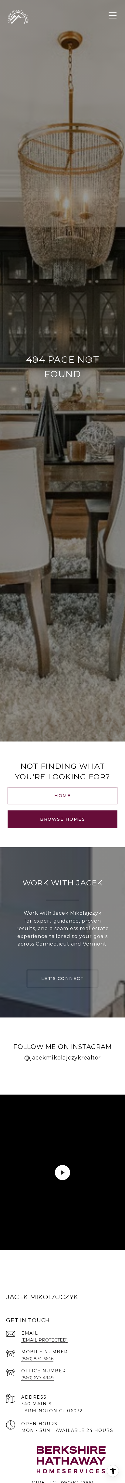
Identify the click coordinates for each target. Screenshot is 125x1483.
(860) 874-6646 (37, 1358)
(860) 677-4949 (37, 1378)
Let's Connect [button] (62, 978)
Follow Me (62, 1076)
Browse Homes (62, 819)
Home (62, 795)
